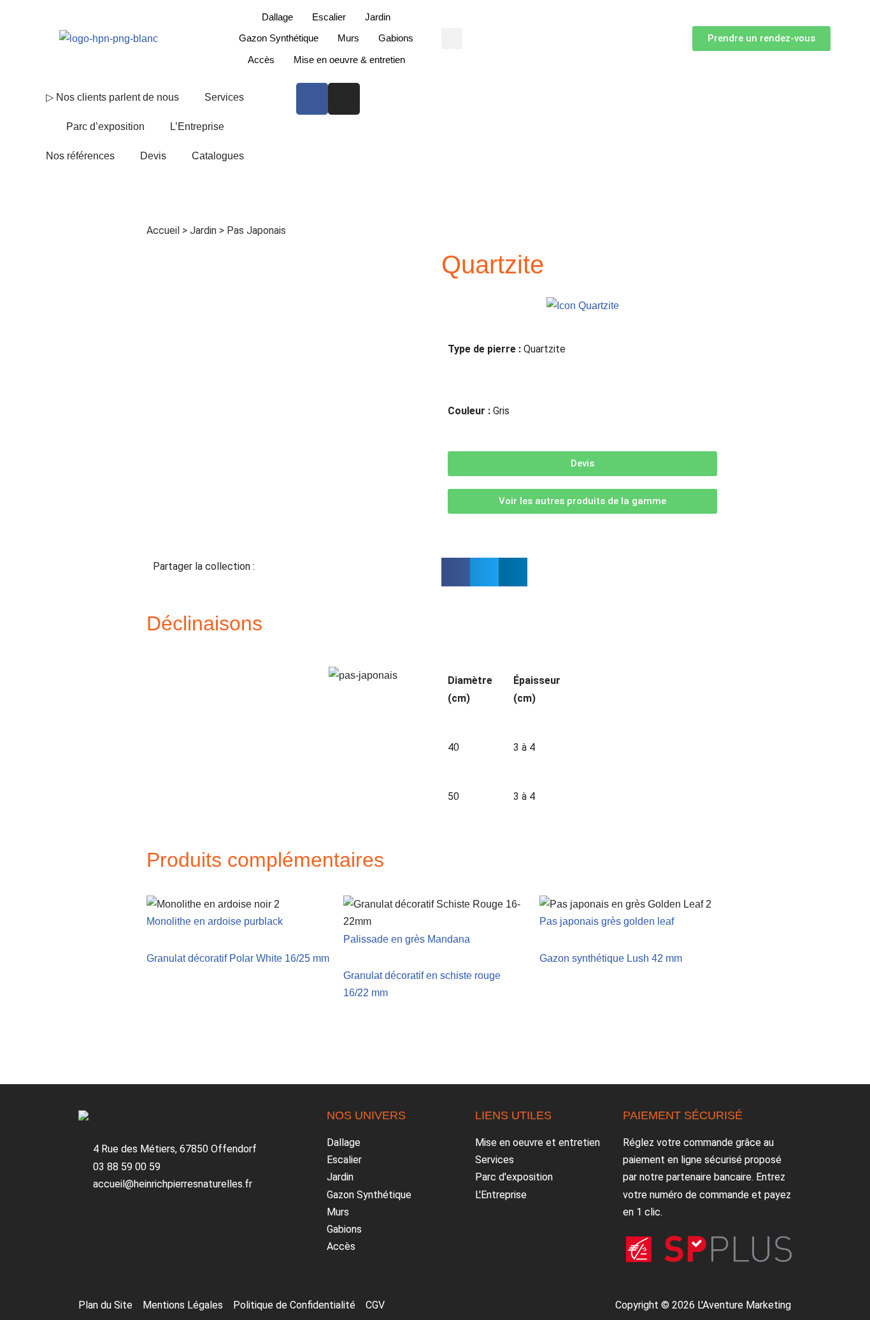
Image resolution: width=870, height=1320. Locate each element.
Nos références (80, 155)
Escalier (329, 16)
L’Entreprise (197, 126)
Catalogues (218, 155)
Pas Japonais (256, 230)
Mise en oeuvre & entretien (349, 59)
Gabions (395, 38)
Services (224, 97)
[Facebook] (312, 99)
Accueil (163, 230)
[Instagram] (344, 99)
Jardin (377, 16)
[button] (451, 38)
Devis (153, 155)
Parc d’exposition (105, 126)
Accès (261, 59)
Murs (348, 38)
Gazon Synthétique (278, 38)
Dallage (277, 16)
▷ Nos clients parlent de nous (112, 97)
